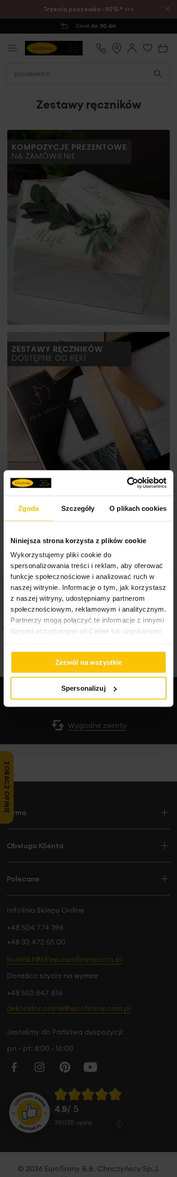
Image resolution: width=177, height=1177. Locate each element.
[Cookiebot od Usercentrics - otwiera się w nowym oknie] (127, 483)
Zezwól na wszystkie (88, 662)
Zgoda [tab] (28, 508)
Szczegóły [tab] (77, 508)
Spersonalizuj (83, 688)
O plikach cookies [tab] (138, 508)
